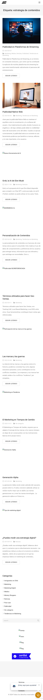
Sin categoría (20, 423)
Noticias (19, 53)
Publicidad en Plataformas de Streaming (20, 47)
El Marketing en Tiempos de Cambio (18, 419)
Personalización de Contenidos (16, 235)
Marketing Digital (10, 588)
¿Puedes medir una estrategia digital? (19, 538)
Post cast (7, 603)
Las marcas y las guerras (13, 356)
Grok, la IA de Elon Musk (13, 180)
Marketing (8, 53)
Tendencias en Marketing (30, 115)
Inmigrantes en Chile (11, 581)
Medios (14, 53)
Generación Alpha (10, 477)
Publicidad (25, 53)
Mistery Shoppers (10, 595)
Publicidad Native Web (12, 112)
